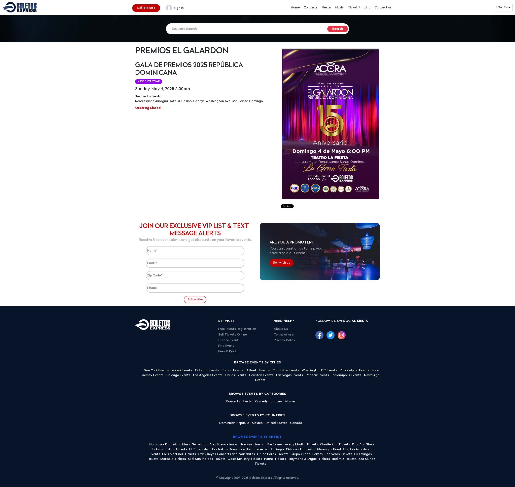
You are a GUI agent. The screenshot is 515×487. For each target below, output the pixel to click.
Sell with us (281, 262)
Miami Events (182, 370)
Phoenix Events (317, 375)
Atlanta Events (258, 370)
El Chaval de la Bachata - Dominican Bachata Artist (229, 449)
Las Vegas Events (289, 375)
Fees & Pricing (229, 351)
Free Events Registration (237, 329)
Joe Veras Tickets (338, 454)
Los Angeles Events (207, 375)
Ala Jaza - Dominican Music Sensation (178, 444)
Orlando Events (207, 370)
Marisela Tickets (173, 459)
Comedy (261, 401)
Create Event (228, 340)
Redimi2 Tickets (344, 459)
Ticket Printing (359, 7)
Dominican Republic (234, 423)
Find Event (226, 346)
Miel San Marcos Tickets (207, 459)
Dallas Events (235, 375)
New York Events (156, 370)
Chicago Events (178, 375)
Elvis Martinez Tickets (179, 454)
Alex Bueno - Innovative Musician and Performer (246, 444)
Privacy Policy (284, 340)
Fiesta (326, 7)
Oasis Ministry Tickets (245, 459)
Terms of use (284, 334)
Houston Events (261, 375)
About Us (281, 329)
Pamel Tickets (275, 459)
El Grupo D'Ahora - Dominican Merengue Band (306, 449)
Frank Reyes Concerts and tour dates (226, 454)
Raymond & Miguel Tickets (309, 459)
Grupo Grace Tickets (306, 454)
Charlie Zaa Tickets (335, 444)
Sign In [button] (178, 8)
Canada (296, 423)
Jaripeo (276, 401)
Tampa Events (233, 370)
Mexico (257, 423)
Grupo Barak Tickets (272, 454)
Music (339, 7)
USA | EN (502, 7)
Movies (290, 401)
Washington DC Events (319, 370)
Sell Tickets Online (232, 334)
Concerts (311, 7)
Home (295, 7)
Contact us (383, 7)
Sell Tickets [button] (146, 8)
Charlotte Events (286, 370)
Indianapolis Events (346, 375)
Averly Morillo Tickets (301, 444)
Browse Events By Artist (257, 437)
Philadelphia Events (355, 370)
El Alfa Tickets (176, 449)
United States (276, 423)
